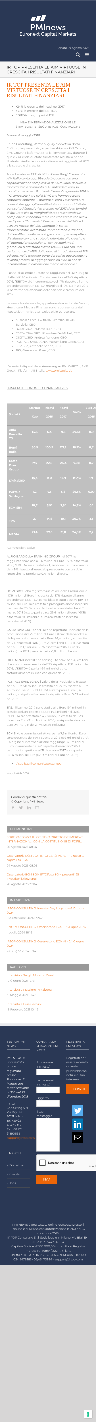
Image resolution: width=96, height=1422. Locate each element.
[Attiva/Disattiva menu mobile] (87, 54)
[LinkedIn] (77, 1124)
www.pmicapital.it (59, 370)
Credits (14, 1174)
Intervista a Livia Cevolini (24, 1004)
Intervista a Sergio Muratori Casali (30, 975)
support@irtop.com (21, 1137)
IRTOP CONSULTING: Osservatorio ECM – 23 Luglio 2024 (46, 927)
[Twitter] (77, 1110)
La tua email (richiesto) (45, 1082)
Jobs (12, 1183)
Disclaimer (17, 1165)
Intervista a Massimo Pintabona (29, 989)
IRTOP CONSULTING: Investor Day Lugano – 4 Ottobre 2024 (45, 910)
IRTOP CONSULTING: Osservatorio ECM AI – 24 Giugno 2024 (45, 943)
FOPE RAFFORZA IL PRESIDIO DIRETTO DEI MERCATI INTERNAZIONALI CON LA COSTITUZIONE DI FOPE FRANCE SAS (45, 840)
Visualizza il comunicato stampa (39, 763)
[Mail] (77, 1137)
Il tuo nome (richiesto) (44, 1064)
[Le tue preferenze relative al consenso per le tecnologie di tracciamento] (88, 1414)
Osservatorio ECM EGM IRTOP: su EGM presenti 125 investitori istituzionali (43, 876)
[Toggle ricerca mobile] (78, 54)
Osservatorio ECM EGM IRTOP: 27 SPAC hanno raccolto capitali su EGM (45, 858)
